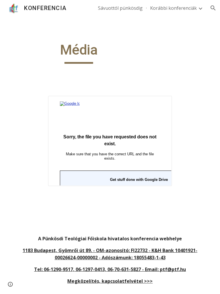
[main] (78, 52)
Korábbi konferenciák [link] (173, 8)
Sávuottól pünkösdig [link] (120, 8)
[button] (213, 8)
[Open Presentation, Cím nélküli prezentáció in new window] (161, 103)
